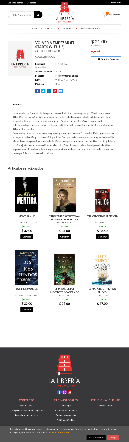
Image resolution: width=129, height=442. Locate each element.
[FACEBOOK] (59, 392)
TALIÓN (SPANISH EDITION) (102, 216)
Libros (49, 28)
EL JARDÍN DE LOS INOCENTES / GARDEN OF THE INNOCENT (64, 290)
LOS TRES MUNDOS (27, 288)
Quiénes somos (15, 2)
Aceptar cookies (96, 437)
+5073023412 (27, 405)
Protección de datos (66, 415)
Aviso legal (66, 405)
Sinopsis (17, 104)
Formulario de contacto (26, 415)
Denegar (113, 437)
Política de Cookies (65, 420)
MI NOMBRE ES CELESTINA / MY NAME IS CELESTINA (64, 218)
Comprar (26, 236)
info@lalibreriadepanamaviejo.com (27, 410)
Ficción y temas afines (66, 75)
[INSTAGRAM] (64, 392)
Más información (60, 432)
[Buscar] (38, 14)
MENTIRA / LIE (27, 216)
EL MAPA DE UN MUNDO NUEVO (102, 290)
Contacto (31, 2)
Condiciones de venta (66, 410)
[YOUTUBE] (69, 392)
